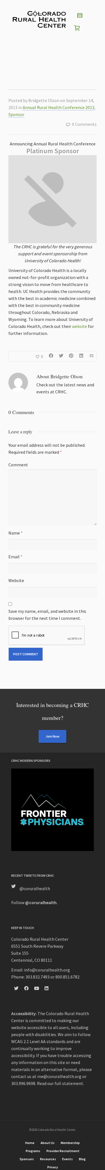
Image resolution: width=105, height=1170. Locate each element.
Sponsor (16, 114)
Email (14, 556)
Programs (33, 1151)
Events (67, 1159)
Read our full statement (60, 1083)
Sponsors (27, 1159)
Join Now (52, 736)
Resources (48, 1159)
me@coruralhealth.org (59, 1076)
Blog (82, 1159)
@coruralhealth (35, 888)
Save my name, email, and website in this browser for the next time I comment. (47, 614)
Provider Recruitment (63, 1151)
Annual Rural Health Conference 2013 (58, 107)
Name (14, 533)
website (79, 326)
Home (29, 1143)
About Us (48, 1143)
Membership (70, 1143)
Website (16, 580)
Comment (18, 464)
